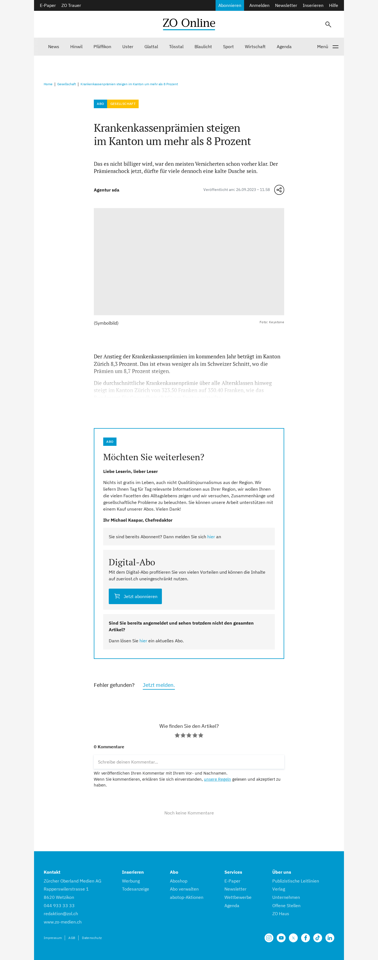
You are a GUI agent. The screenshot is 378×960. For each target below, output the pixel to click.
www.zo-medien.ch (63, 922)
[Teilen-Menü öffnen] (279, 190)
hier (211, 536)
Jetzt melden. (159, 684)
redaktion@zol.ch (61, 913)
